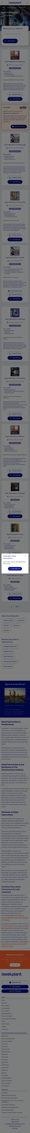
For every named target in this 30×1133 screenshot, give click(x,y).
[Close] (25, 556)
